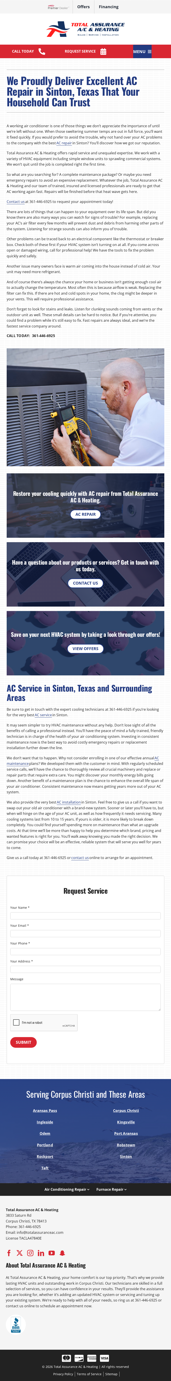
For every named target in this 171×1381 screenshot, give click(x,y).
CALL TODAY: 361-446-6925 (31, 335)
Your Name (20, 907)
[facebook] (9, 1253)
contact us (80, 857)
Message (16, 979)
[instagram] (30, 1253)
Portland (45, 1145)
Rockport (45, 1156)
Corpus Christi (126, 1110)
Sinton (126, 1156)
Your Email (19, 925)
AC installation (69, 802)
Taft (45, 1168)
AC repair (64, 143)
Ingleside (45, 1122)
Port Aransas (126, 1133)
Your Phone (20, 943)
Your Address (21, 961)
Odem (45, 1133)
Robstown (126, 1145)
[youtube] (52, 1253)
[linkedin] (41, 1253)
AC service (43, 714)
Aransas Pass (45, 1110)
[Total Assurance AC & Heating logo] (85, 19)
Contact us (16, 201)
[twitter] (19, 1253)
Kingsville (126, 1122)
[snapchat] (62, 1253)
